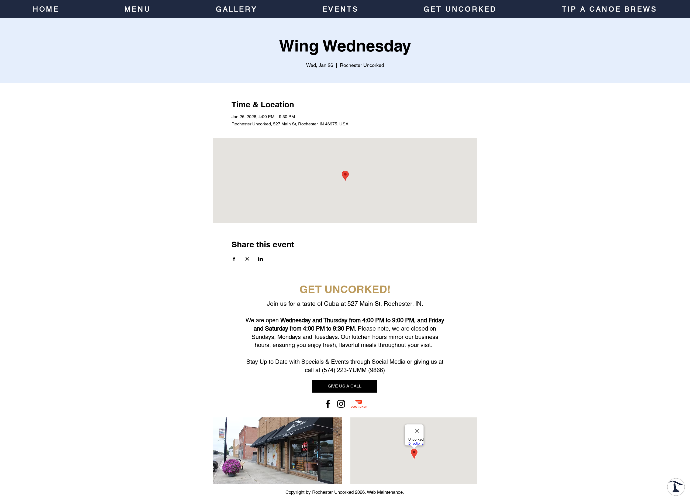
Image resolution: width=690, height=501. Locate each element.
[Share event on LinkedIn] (260, 259)
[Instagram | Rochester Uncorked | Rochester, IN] (341, 404)
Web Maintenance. (385, 492)
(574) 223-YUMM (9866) (353, 370)
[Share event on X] (247, 259)
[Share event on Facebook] (234, 259)
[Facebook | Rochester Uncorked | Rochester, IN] (328, 404)
